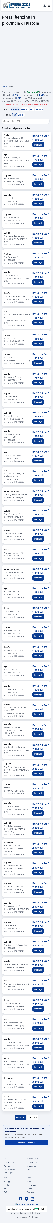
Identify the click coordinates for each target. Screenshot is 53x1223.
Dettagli (38, 144)
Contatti (30, 1181)
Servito (21, 114)
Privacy (30, 1188)
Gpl (32, 109)
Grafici (30, 1169)
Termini (30, 1192)
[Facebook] (20, 1199)
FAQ (5, 1192)
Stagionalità (32, 1166)
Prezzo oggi (9, 1162)
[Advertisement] (26, 55)
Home (4, 87)
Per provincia (9, 1169)
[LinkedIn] (32, 1199)
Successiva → (32, 1117)
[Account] (44, 5)
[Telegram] (26, 1199)
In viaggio (8, 1181)
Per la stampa (33, 1185)
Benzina (15, 109)
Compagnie (8, 1173)
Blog (6, 1188)
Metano (39, 109)
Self (14, 114)
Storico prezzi (33, 1162)
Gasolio (25, 109)
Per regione (9, 1166)
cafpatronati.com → (26, 1142)
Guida (6, 1185)
